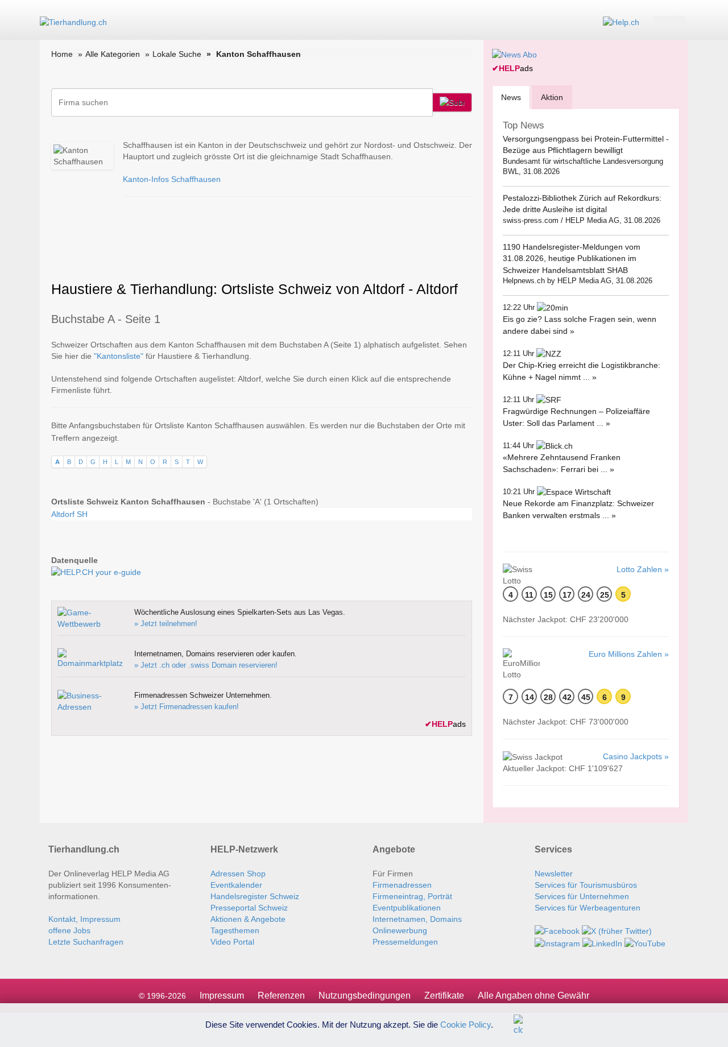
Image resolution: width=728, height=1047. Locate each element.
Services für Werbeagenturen (587, 907)
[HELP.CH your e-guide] (621, 21)
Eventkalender (236, 884)
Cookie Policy (465, 1024)
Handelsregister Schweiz (254, 896)
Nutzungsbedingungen (364, 995)
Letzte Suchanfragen (85, 941)
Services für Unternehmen (582, 896)
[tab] (511, 97)
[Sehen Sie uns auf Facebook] (557, 930)
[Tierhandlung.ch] (73, 21)
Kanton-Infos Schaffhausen (172, 179)
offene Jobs (69, 930)
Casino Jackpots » (636, 756)
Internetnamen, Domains (417, 919)
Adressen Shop (238, 873)
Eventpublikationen (407, 907)
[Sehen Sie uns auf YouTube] (644, 942)
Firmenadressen (402, 884)
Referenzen (281, 995)
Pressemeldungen (405, 941)
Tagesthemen (234, 930)
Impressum (222, 995)
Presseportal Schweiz (249, 907)
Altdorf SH (69, 514)
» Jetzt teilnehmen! (165, 623)
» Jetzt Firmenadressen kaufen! (186, 706)
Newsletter (554, 873)
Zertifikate (444, 995)
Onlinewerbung (400, 930)
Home (62, 54)
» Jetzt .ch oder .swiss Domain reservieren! (206, 665)
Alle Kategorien (112, 54)
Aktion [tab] (552, 97)
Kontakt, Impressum (84, 919)
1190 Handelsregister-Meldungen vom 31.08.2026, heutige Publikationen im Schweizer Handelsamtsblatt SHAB (571, 258)
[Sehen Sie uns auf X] (617, 930)
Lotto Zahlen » (643, 569)
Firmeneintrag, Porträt (412, 896)
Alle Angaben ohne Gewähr (533, 995)
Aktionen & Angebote (248, 919)
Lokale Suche (176, 54)
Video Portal (232, 941)
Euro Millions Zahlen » (629, 654)
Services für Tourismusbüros (586, 884)
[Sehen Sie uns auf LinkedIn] (602, 942)
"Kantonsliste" (118, 356)
